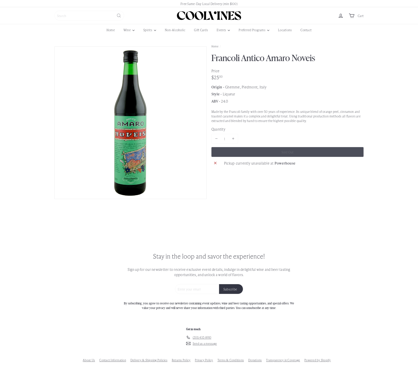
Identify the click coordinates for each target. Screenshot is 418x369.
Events (222, 29)
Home (110, 29)
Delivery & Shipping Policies (148, 360)
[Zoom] (130, 123)
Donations (255, 360)
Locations (285, 29)
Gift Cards (201, 29)
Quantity (218, 128)
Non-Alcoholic (175, 29)
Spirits (148, 29)
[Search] (119, 16)
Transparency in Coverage (283, 360)
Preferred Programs (252, 29)
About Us (89, 360)
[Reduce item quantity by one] (216, 139)
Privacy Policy (204, 360)
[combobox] (89, 16)
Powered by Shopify (317, 360)
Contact (306, 29)
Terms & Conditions (230, 360)
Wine (127, 29)
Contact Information (112, 360)
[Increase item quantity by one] (233, 139)
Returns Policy (181, 360)
